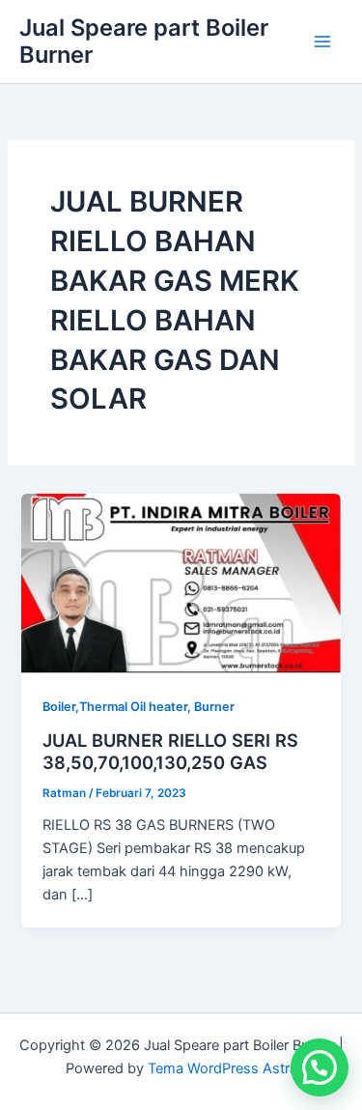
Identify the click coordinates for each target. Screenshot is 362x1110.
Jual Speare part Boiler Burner (143, 41)
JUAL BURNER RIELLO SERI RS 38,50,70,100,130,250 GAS (170, 751)
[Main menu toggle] (322, 41)
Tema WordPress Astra (222, 1068)
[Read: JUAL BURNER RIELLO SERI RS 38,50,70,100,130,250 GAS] (180, 582)
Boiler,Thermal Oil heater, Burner (138, 706)
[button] (319, 1067)
